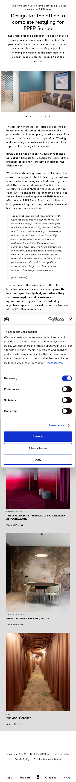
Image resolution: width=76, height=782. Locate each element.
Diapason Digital (52, 759)
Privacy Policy (61, 754)
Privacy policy (53, 362)
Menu (9, 777)
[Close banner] (70, 319)
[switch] (67, 389)
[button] (26, 116)
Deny (38, 459)
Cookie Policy (22, 759)
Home (13, 5)
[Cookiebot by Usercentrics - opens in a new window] (48, 319)
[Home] (38, 777)
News (67, 777)
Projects (25, 777)
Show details (57, 425)
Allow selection (38, 448)
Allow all (38, 436)
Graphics (50, 777)
